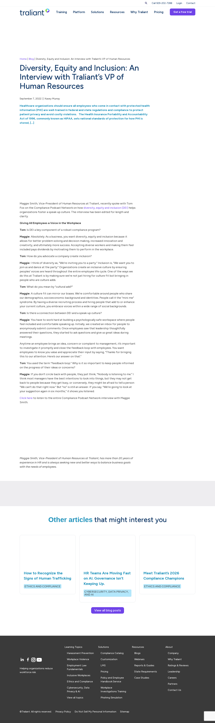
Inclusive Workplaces (78, 675)
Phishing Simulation (111, 697)
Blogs (137, 653)
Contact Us (174, 689)
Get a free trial (182, 11)
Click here (26, 398)
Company (173, 653)
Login (179, 3)
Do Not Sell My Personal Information (95, 711)
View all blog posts (107, 610)
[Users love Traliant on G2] (40, 687)
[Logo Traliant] (35, 11)
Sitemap (124, 711)
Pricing (158, 12)
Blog (31, 58)
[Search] (146, 3)
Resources (117, 12)
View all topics (75, 697)
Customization (109, 659)
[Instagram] (34, 660)
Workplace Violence (78, 659)
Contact (190, 3)
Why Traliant (139, 12)
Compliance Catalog (112, 653)
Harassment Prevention (80, 653)
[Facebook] (28, 660)
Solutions (97, 12)
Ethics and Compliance (80, 681)
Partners (172, 683)
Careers (172, 677)
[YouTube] (39, 660)
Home (23, 58)
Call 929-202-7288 (162, 3)
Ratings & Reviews (178, 665)
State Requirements (145, 671)
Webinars (139, 659)
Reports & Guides (144, 665)
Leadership (174, 671)
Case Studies (141, 677)
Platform (79, 12)
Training (61, 12)
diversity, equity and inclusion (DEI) (106, 207)
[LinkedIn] (22, 660)
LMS (103, 665)
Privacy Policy (63, 711)
